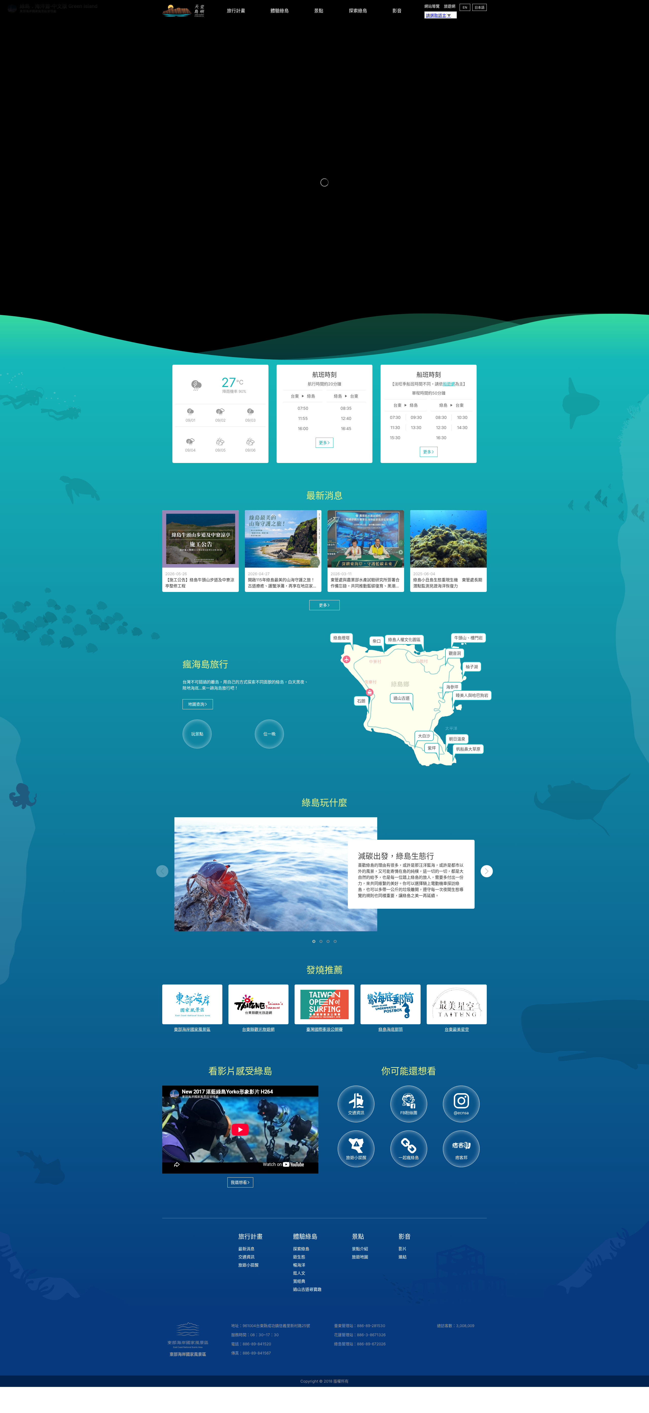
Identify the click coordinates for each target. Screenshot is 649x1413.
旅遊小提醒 (356, 1157)
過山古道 (401, 698)
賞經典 (299, 1281)
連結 (403, 1256)
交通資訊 (356, 1112)
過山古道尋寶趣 (307, 1289)
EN (465, 7)
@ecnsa (461, 1112)
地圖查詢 (196, 704)
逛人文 (299, 1273)
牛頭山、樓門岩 (468, 637)
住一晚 (269, 733)
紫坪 (432, 748)
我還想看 (239, 1182)
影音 (397, 10)
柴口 (377, 641)
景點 (318, 10)
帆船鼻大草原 (468, 749)
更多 (323, 442)
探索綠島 (358, 10)
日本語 (479, 7)
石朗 (361, 700)
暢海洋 (299, 1265)
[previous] (162, 871)
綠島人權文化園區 (404, 639)
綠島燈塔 (341, 637)
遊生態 (299, 1256)
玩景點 (197, 733)
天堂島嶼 (183, 11)
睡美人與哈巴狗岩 (472, 695)
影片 (403, 1248)
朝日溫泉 (457, 738)
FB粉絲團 (408, 1112)
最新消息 (246, 1248)
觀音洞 (455, 653)
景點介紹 (360, 1248)
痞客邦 (461, 1157)
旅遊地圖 (360, 1256)
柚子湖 (472, 666)
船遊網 (449, 383)
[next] (487, 871)
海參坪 (452, 687)
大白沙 (424, 735)
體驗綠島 (280, 10)
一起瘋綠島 (409, 1157)
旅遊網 (449, 6)
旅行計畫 (236, 10)
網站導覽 (432, 6)
